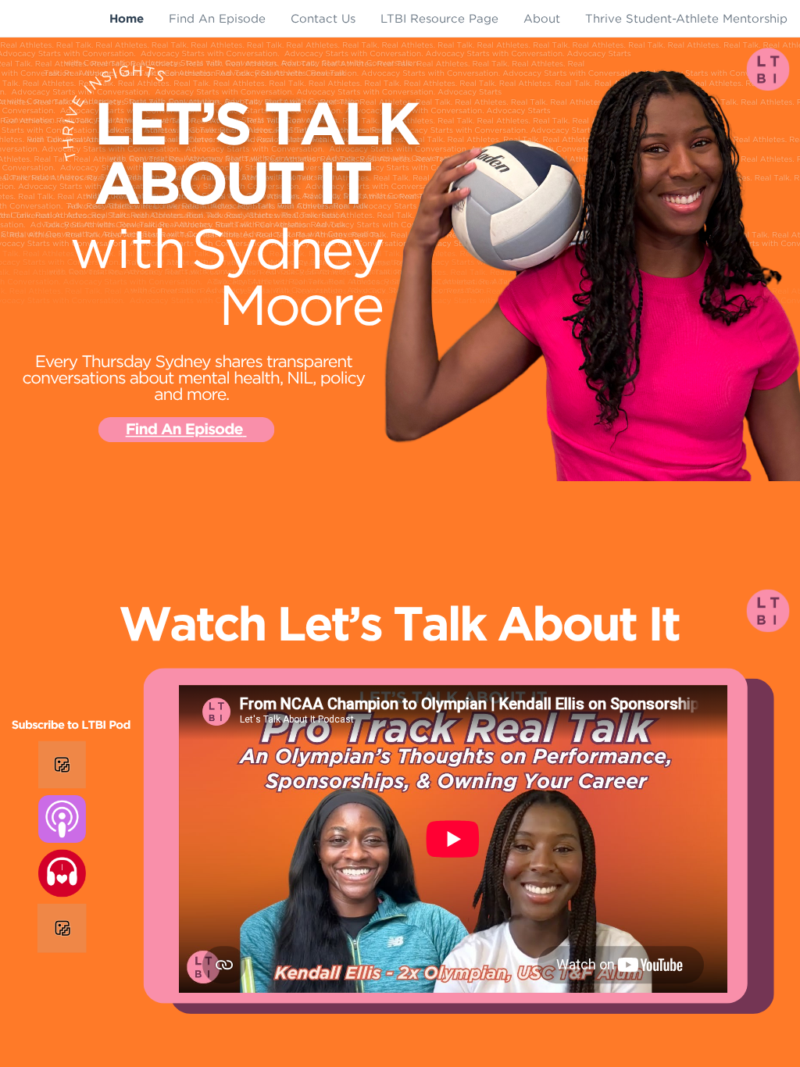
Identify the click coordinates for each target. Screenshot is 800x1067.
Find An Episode (184, 430)
